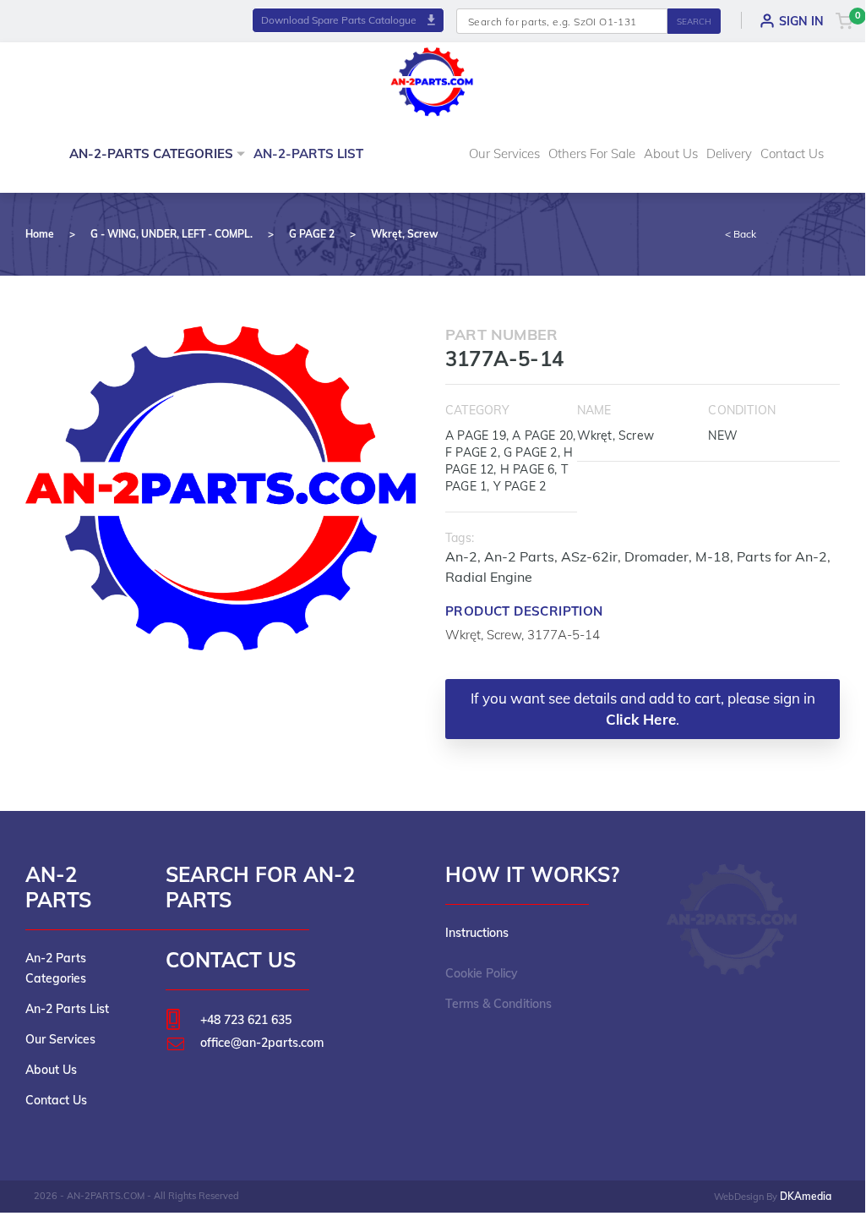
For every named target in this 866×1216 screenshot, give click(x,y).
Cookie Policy (481, 973)
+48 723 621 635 (245, 1019)
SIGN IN (801, 21)
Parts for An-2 (782, 556)
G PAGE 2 (312, 233)
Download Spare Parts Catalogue (340, 20)
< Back (740, 233)
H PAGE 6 (527, 469)
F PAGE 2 (471, 452)
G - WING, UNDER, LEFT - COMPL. (171, 233)
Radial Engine (488, 576)
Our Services (504, 153)
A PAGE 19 (475, 435)
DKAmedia (805, 1196)
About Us (671, 153)
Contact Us (792, 153)
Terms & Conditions (498, 1003)
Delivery (729, 153)
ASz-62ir (589, 556)
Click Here (641, 719)
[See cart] (844, 20)
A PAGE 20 (542, 435)
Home (39, 233)
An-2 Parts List (67, 1008)
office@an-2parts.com (262, 1042)
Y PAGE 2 (520, 486)
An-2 (461, 556)
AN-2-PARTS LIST (308, 153)
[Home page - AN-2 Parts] (432, 79)
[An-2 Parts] (733, 919)
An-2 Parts (519, 556)
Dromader (656, 556)
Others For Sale (591, 153)
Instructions (477, 932)
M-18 (712, 556)
